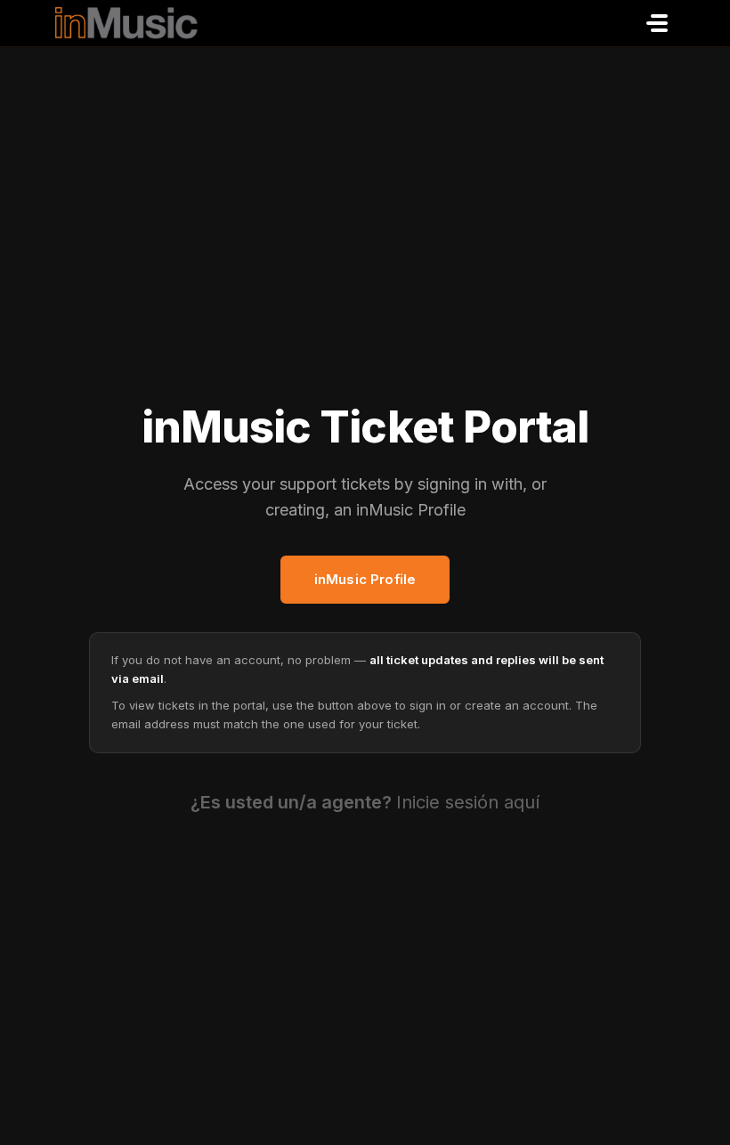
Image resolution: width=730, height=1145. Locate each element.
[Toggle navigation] (657, 23)
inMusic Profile (365, 579)
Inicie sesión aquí (467, 802)
